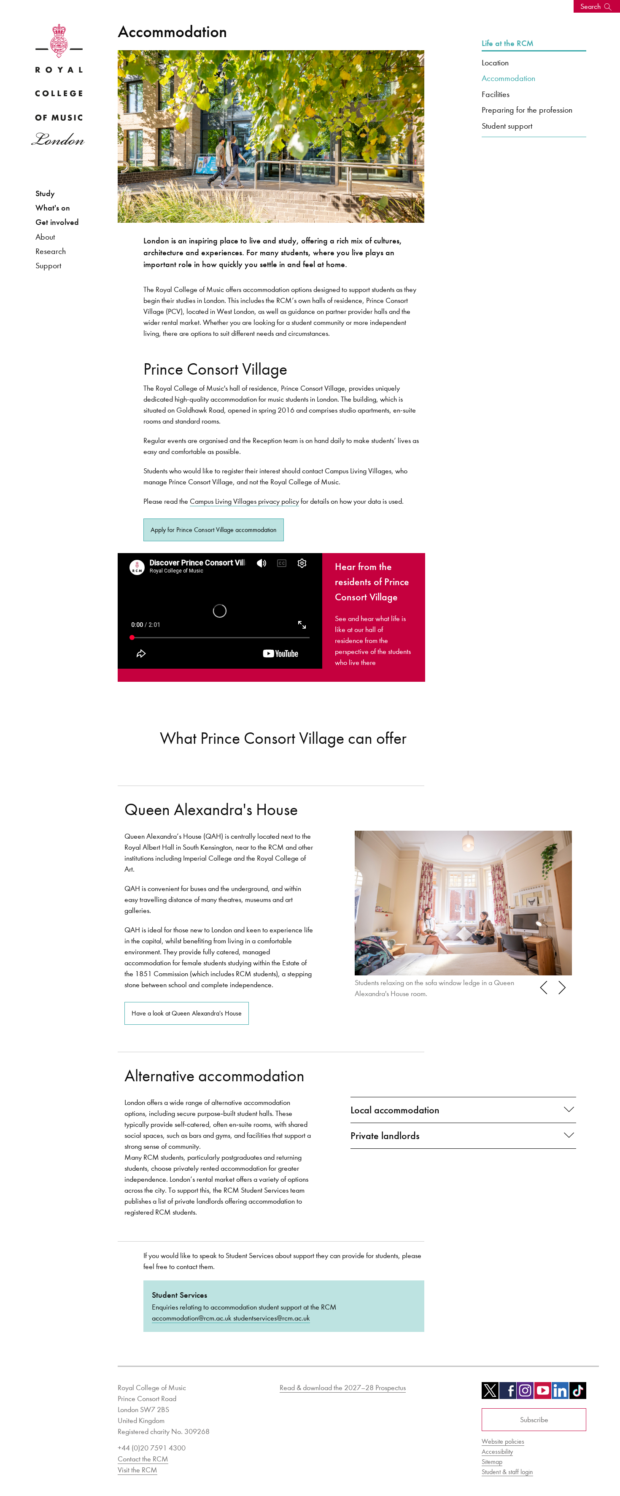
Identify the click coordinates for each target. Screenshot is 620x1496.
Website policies (503, 1441)
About (45, 237)
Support (48, 265)
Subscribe (534, 1419)
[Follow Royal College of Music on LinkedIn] (560, 1393)
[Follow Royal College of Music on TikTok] (577, 1393)
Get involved (57, 222)
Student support (507, 126)
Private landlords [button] (385, 1135)
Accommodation (508, 78)
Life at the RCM (508, 43)
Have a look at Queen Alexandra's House (187, 1013)
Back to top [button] (572, 1464)
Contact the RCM (143, 1459)
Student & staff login (507, 1472)
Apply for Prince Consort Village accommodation (214, 530)
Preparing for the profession (527, 110)
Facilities (495, 94)
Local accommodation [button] (394, 1110)
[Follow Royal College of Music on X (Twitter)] (490, 1393)
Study (45, 193)
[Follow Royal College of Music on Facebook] (507, 1393)
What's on (52, 208)
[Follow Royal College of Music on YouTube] (542, 1393)
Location (495, 62)
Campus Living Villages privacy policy (244, 501)
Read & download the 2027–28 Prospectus (343, 1387)
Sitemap (492, 1462)
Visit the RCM (137, 1469)
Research (50, 251)
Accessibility (497, 1451)
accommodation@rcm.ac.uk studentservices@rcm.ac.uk (231, 1318)
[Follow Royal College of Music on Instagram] (525, 1393)
